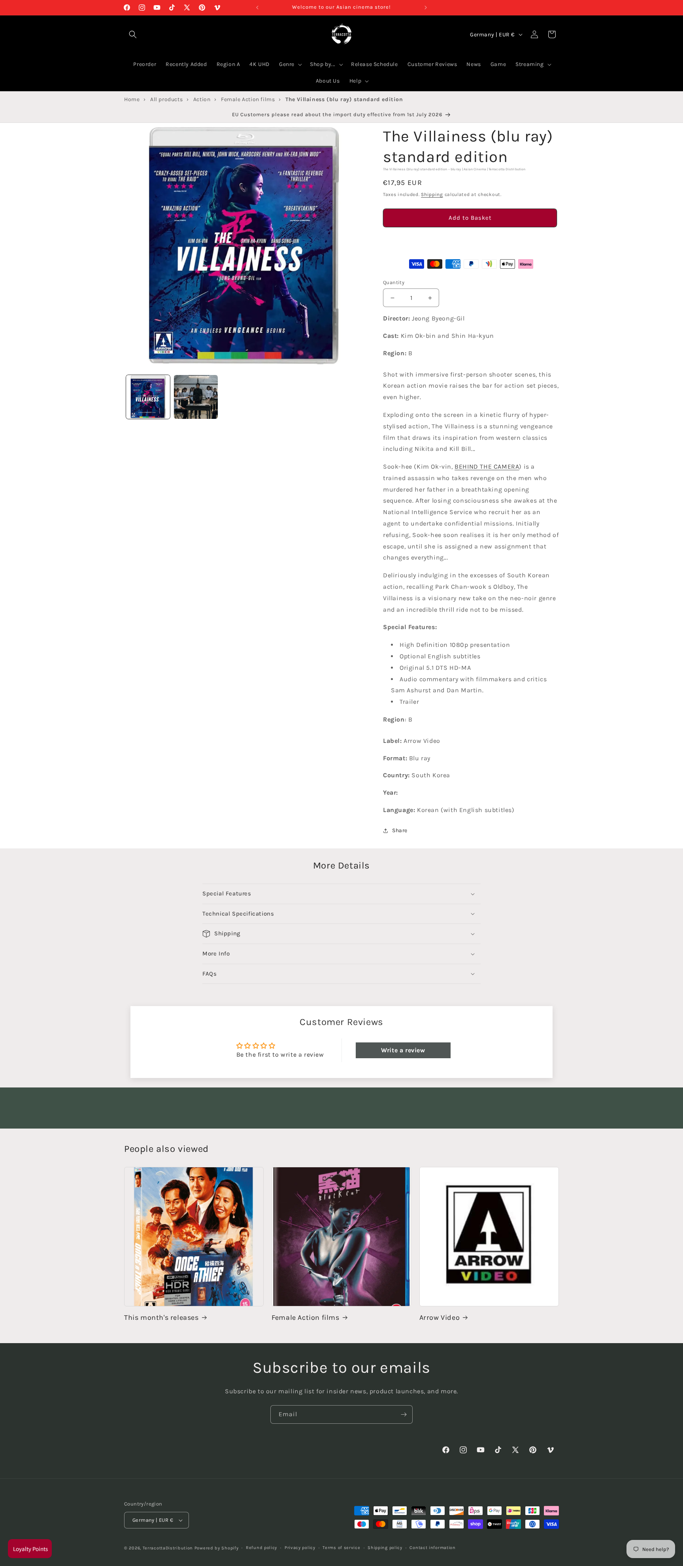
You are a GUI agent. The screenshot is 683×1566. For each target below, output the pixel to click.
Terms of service (341, 1547)
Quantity (393, 282)
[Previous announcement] (257, 7)
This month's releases (161, 1317)
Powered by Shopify (216, 1548)
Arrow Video (439, 1317)
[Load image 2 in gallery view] (196, 397)
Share (400, 830)
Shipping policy (385, 1547)
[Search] (133, 34)
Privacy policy (300, 1547)
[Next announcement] (425, 7)
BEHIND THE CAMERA (487, 466)
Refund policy (261, 1547)
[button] (470, 240)
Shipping (432, 194)
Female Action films (305, 1317)
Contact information (432, 1547)
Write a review (403, 1050)
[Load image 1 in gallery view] (148, 397)
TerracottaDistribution (168, 1548)
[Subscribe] (403, 1414)
